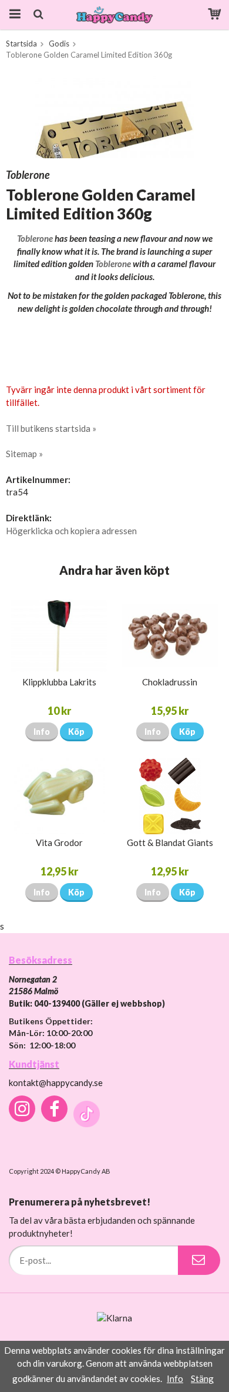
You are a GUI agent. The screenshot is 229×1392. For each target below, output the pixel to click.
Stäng (202, 1378)
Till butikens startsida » (51, 428)
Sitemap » (24, 453)
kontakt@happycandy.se (56, 1082)
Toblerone (35, 238)
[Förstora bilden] (114, 115)
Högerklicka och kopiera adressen (71, 530)
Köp (76, 732)
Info (41, 732)
